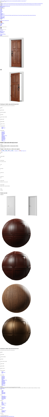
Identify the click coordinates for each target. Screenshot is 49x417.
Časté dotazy (3, 411)
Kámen (31, 3)
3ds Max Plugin (3, 397)
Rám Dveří (3, 134)
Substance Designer (27, 15)
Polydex (35, 15)
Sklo (19, 3)
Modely (1, 24)
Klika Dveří (3, 132)
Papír (26, 3)
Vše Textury (1, 3)
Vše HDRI (1, 6)
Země (14, 3)
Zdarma (18, 3)
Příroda (24, 3)
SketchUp (2, 14)
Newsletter (3, 404)
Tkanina (16, 3)
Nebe (9, 6)
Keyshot (14, 15)
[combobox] (24, 27)
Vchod (2, 379)
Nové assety (1, 7)
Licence (13, 416)
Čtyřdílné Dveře (3, 138)
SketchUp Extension (4, 396)
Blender (1, 9)
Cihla (9, 3)
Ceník (2, 401)
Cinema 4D (1, 11)
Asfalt (7, 3)
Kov (23, 3)
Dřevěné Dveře (3, 137)
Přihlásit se (1, 18)
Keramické (11, 3)
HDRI (1, 25)
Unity (18, 15)
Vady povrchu (33, 3)
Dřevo (42, 3)
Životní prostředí (5, 6)
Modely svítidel (3, 372)
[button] (24, 2)
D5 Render (10, 15)
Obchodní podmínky (2, 416)
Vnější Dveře (3, 136)
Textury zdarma (3, 392)
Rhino (1, 15)
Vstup (2, 140)
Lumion (12, 15)
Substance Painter (32, 15)
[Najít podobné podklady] (1, 69)
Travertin (38, 3)
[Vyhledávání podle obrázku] (1, 27)
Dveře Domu (3, 377)
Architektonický (5, 3)
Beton (13, 3)
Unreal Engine (20, 15)
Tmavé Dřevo (3, 131)
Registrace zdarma (2, 388)
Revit (2, 15)
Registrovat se (3, 407)
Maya (1, 13)
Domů (1, 34)
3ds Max (1, 10)
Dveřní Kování (3, 139)
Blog (2, 402)
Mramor (21, 3)
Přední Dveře (3, 381)
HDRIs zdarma (3, 393)
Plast (29, 3)
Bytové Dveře (3, 133)
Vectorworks (7, 15)
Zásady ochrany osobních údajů (8, 416)
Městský (40, 3)
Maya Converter (3, 398)
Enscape (16, 15)
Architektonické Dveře (4, 135)
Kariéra (2, 403)
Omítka (28, 3)
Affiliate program (2, 17)
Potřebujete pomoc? (2, 20)
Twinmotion (23, 15)
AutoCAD (4, 15)
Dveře (2, 128)
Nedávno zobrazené (2, 16)
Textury (2, 390)
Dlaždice (36, 3)
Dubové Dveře (3, 383)
